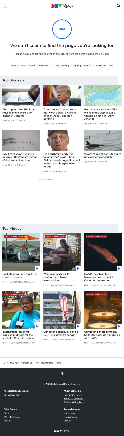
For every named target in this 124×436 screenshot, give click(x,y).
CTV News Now (98, 65)
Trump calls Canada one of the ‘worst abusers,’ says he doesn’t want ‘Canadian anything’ (60, 114)
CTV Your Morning (60, 65)
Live (111, 65)
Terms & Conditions (73, 398)
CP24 (6, 413)
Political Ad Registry (73, 402)
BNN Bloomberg (12, 417)
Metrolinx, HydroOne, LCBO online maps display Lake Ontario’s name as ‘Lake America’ (100, 114)
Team (58, 362)
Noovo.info (69, 413)
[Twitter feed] (62, 373)
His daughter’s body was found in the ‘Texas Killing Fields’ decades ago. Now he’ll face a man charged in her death (61, 160)
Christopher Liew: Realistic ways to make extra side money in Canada (18, 112)
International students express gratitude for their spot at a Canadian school (18, 335)
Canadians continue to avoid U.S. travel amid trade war (60, 333)
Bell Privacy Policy (73, 395)
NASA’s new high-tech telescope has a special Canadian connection (98, 277)
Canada (23, 65)
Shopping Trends (79, 65)
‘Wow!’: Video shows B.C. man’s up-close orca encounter (102, 156)
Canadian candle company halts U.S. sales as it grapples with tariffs (102, 335)
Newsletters (47, 362)
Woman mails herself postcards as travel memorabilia (56, 277)
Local (13, 65)
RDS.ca (67, 420)
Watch (32, 65)
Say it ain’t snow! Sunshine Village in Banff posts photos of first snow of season (19, 157)
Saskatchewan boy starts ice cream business (19, 276)
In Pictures (43, 65)
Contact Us (26, 362)
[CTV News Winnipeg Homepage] (62, 6)
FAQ (37, 362)
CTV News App (11, 362)
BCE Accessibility (12, 395)
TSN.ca (7, 420)
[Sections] (5, 6)
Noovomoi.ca (70, 417)
